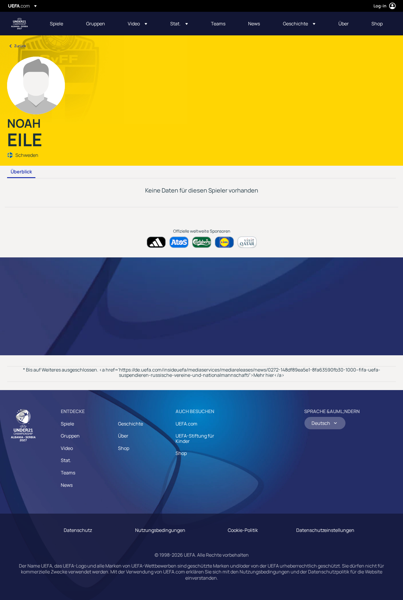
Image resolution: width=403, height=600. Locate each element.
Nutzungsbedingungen (160, 530)
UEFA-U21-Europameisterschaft (19, 23)
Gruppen (70, 436)
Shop (123, 448)
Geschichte (130, 423)
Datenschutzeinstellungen (325, 530)
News (67, 485)
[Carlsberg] (201, 242)
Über (123, 436)
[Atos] (179, 242)
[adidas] (156, 242)
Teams (68, 472)
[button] (137, 23)
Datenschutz (78, 530)
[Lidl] (224, 242)
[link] (56, 23)
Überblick (21, 172)
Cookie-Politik (243, 530)
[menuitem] (60, 23)
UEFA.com (186, 423)
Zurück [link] (20, 45)
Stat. (66, 460)
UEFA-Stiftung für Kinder (195, 438)
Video (67, 448)
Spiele (67, 423)
